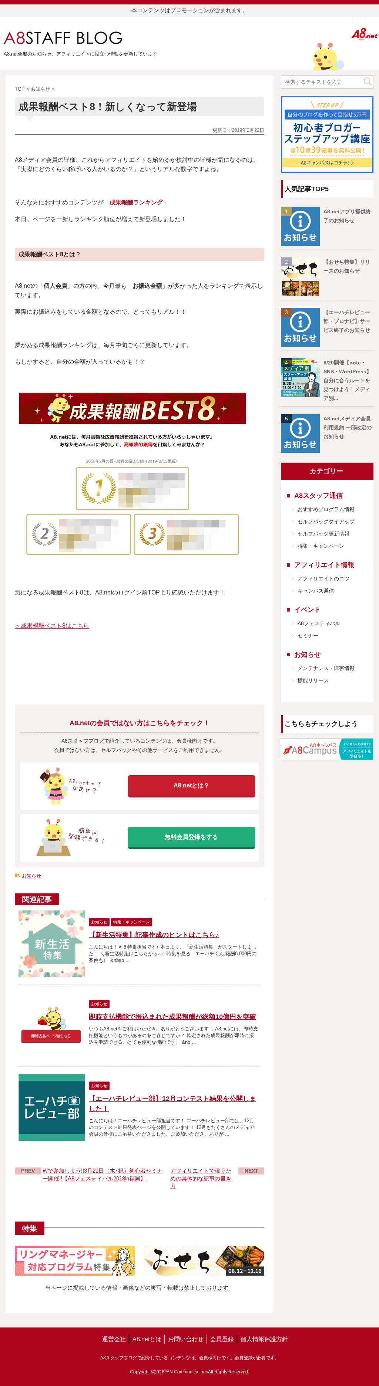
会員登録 (222, 1339)
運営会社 (114, 1339)
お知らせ (31, 876)
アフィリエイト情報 (324, 565)
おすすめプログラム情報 (326, 509)
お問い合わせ (186, 1339)
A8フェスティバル (319, 623)
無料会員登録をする (191, 837)
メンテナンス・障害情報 (326, 668)
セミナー (308, 636)
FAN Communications (186, 1372)
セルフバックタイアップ (326, 521)
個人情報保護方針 (264, 1339)
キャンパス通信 (316, 591)
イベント (307, 609)
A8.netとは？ (191, 785)
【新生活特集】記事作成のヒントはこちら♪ (154, 935)
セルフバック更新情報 (323, 534)
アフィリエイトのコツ (323, 579)
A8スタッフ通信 (318, 495)
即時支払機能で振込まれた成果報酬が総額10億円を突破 (172, 1016)
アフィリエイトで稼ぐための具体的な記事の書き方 (200, 1178)
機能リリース (313, 680)
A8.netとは (147, 1339)
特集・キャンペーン (321, 546)
